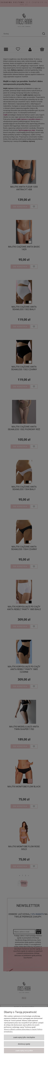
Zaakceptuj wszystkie (24, 1050)
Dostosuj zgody (24, 1044)
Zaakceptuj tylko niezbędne (24, 1037)
